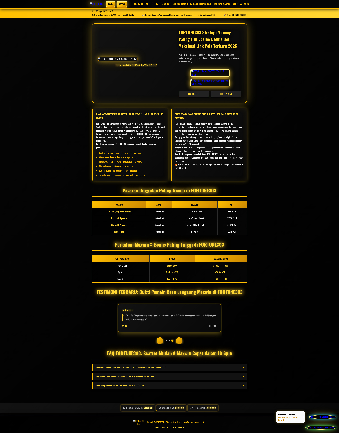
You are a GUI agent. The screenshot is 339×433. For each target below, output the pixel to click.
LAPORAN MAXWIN (222, 4)
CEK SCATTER (232, 218)
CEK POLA (232, 211)
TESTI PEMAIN (226, 94)
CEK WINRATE (232, 224)
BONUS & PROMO (180, 4)
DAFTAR (122, 4)
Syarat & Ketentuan (161, 427)
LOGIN (110, 4)
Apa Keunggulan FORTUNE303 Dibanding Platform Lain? (120, 385)
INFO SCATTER (194, 94)
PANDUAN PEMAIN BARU (200, 4)
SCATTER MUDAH (162, 4)
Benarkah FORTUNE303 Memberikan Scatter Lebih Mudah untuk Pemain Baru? (130, 367)
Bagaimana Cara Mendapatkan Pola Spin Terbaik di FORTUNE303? (124, 376)
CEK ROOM (232, 231)
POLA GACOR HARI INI (142, 4)
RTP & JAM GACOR (241, 4)
